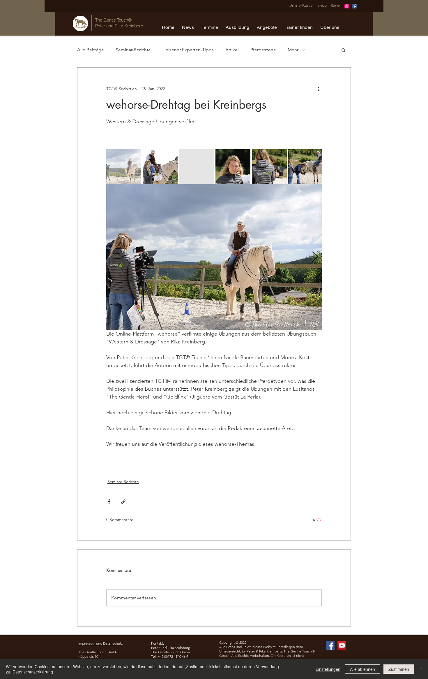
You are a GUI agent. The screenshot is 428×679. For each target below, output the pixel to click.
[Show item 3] (196, 166)
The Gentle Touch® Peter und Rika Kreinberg (119, 23)
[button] (188, 24)
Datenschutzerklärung (33, 672)
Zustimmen (398, 669)
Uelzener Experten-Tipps (188, 49)
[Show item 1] (123, 166)
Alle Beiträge (90, 49)
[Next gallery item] (315, 257)
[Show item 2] (160, 166)
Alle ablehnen (362, 669)
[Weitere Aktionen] (318, 88)
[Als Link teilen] (123, 501)
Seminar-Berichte (133, 49)
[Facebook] (354, 6)
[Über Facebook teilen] (109, 501)
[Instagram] (346, 6)
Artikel (232, 49)
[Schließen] (421, 669)
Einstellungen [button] (328, 669)
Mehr (293, 49)
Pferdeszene (263, 49)
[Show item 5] (269, 166)
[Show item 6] (305, 166)
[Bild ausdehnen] (214, 257)
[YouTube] (341, 645)
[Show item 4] (232, 166)
